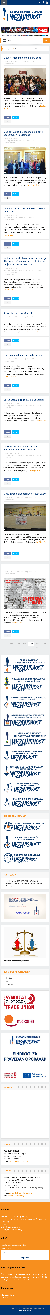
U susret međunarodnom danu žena (22, 57)
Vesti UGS (30, 61)
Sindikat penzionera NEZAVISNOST (23, 270)
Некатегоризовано (10, 272)
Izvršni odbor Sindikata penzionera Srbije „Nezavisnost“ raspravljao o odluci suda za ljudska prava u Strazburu (25, 261)
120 (18, 644)
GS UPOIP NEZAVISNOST (19, 217)
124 (44, 644)
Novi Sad (8, 978)
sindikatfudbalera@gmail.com (20, 1193)
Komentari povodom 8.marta (18, 313)
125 (37, 647)
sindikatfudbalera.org (16, 1195)
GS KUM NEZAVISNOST (19, 141)
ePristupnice (25, 1279)
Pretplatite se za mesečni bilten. (13, 1245)
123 (37, 644)
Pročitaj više (33, 185)
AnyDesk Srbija (25, 1310)
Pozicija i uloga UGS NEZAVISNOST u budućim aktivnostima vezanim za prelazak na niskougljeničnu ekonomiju (24, 883)
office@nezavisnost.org (18, 1161)
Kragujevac (9, 984)
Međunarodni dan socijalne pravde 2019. (25, 493)
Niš (6, 981)
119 (11, 644)
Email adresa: (6, 1248)
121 (24, 644)
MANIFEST (6, 1297)
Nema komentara (10, 64)
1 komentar (7, 408)
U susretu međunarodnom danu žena (23, 355)
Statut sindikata (8, 1295)
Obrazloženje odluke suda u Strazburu (24, 400)
